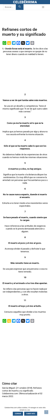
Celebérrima (25, 2)
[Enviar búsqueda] (19, 7)
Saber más (30, 414)
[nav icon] (43, 7)
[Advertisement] (20, 21)
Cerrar (18, 414)
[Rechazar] (46, 412)
